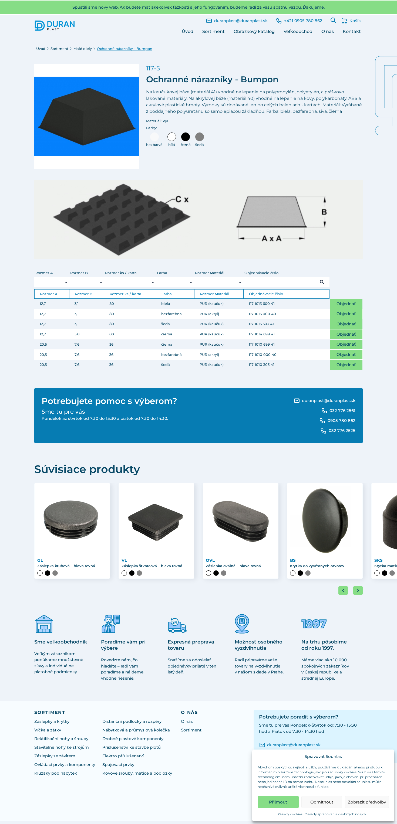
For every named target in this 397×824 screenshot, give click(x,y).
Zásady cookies (290, 814)
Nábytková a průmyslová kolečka (136, 730)
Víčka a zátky (47, 730)
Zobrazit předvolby (367, 802)
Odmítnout (321, 802)
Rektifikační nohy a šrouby (61, 738)
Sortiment (213, 31)
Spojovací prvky (118, 764)
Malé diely (82, 48)
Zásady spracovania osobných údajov (335, 814)
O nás (327, 31)
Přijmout (278, 802)
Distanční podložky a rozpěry (132, 721)
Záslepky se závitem (54, 755)
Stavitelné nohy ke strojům (61, 747)
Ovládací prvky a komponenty (64, 764)
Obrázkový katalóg (254, 31)
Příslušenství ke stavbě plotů (131, 747)
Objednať (346, 303)
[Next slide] (358, 590)
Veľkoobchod (298, 31)
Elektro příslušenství (123, 755)
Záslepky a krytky (51, 721)
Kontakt (352, 31)
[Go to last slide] (343, 590)
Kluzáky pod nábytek (55, 773)
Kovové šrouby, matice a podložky (137, 773)
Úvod (187, 31)
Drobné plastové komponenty (132, 738)
